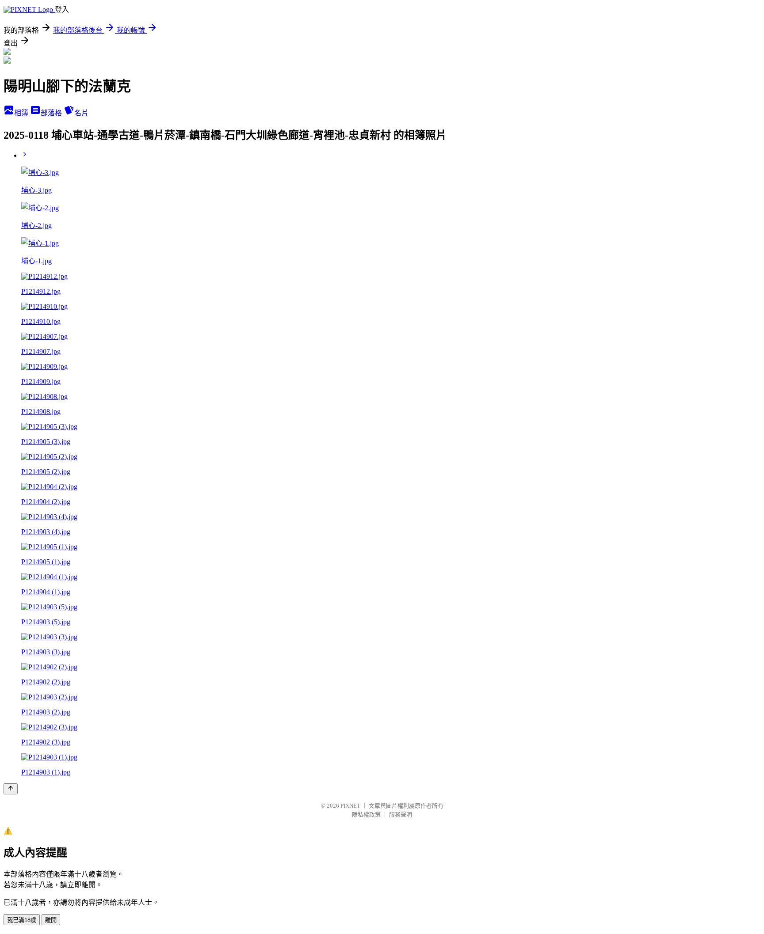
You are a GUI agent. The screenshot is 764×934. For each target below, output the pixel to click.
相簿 (22, 113)
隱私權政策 (366, 814)
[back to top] (11, 788)
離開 (51, 920)
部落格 (52, 113)
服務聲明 (400, 814)
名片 (81, 113)
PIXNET (350, 805)
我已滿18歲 (21, 920)
